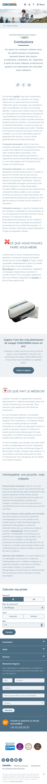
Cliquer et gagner (23, 370)
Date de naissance (10, 604)
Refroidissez (8, 269)
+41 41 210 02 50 (19, 727)
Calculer (9, 632)
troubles (35, 278)
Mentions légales (21, 766)
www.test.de (16, 531)
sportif (16, 96)
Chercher (8, 710)
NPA (4, 621)
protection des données (16, 781)
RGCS (25, 260)
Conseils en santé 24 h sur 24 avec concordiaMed (24, 722)
